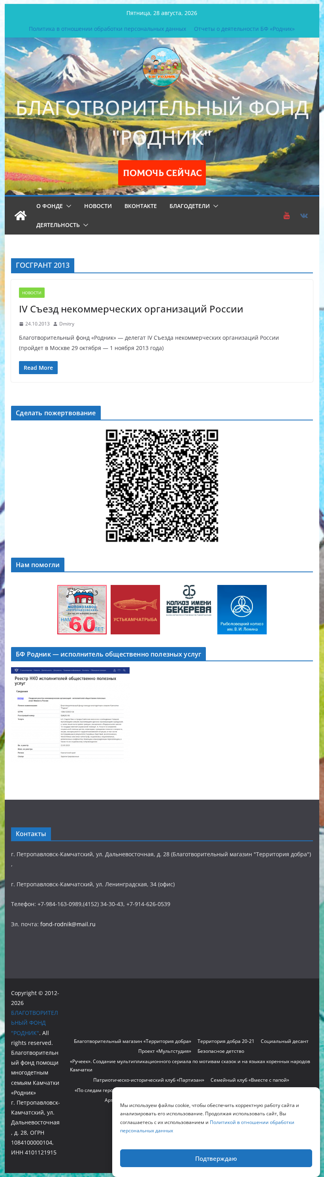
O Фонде (49, 206)
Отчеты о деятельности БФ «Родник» (244, 28)
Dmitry (66, 323)
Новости (98, 206)
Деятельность (58, 225)
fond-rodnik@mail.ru (68, 924)
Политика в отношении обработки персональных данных (107, 28)
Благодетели (190, 206)
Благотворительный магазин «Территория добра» (132, 1041)
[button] (67, 206)
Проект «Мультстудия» (164, 1051)
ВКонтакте (140, 206)
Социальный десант (285, 1041)
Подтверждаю (216, 1158)
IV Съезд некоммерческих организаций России (131, 308)
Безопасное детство (221, 1051)
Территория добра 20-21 (226, 1041)
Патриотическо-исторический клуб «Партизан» (148, 1080)
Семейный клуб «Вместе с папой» (250, 1080)
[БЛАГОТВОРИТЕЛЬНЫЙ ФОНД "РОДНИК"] (20, 215)
